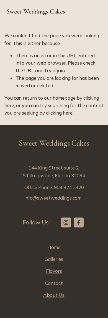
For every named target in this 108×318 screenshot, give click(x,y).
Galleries (54, 259)
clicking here (59, 113)
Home (53, 247)
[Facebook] (79, 222)
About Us (54, 295)
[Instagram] (66, 222)
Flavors (54, 271)
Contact (54, 283)
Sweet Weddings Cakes (35, 11)
